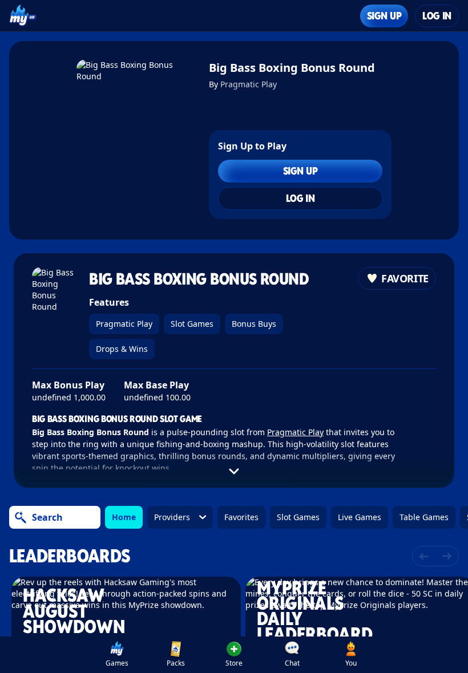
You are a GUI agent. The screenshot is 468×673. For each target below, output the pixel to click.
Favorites (241, 517)
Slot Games (192, 323)
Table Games (424, 517)
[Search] (20, 517)
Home (124, 517)
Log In (436, 15)
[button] (234, 654)
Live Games (359, 517)
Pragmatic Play (248, 84)
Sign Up (384, 15)
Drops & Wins (122, 348)
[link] (117, 654)
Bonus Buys (254, 323)
